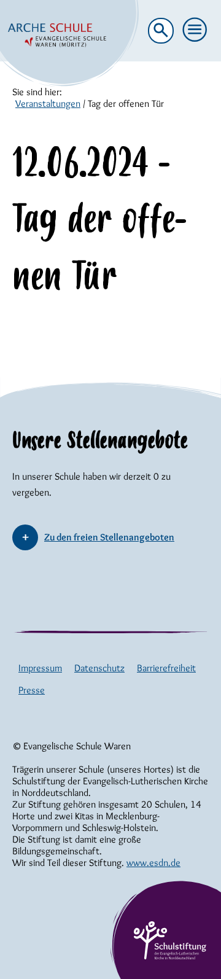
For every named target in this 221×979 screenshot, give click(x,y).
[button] (195, 30)
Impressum (40, 668)
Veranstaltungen (47, 103)
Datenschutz (99, 668)
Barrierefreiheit (166, 668)
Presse (31, 690)
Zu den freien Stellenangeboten (109, 537)
